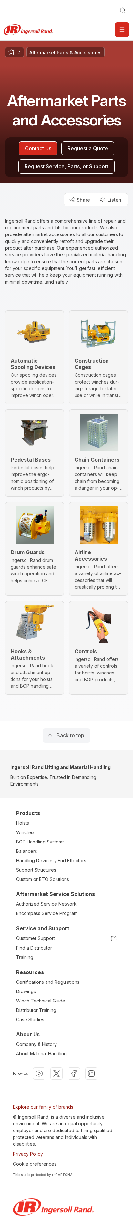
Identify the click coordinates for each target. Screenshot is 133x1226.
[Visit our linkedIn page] (91, 1073)
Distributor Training (36, 1010)
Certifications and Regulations (47, 982)
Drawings (26, 991)
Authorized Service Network (46, 904)
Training (24, 957)
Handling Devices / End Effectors (51, 860)
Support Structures (36, 869)
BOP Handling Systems (40, 841)
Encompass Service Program (46, 913)
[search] (122, 10)
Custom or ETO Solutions (42, 879)
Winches (25, 832)
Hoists (22, 823)
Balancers (26, 851)
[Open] (122, 29)
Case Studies (30, 1019)
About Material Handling (41, 1053)
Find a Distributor (34, 948)
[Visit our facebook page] (74, 1073)
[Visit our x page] (56, 1073)
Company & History (36, 1044)
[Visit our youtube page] (39, 1073)
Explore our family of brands (43, 1107)
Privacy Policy (28, 1154)
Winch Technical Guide (40, 1000)
